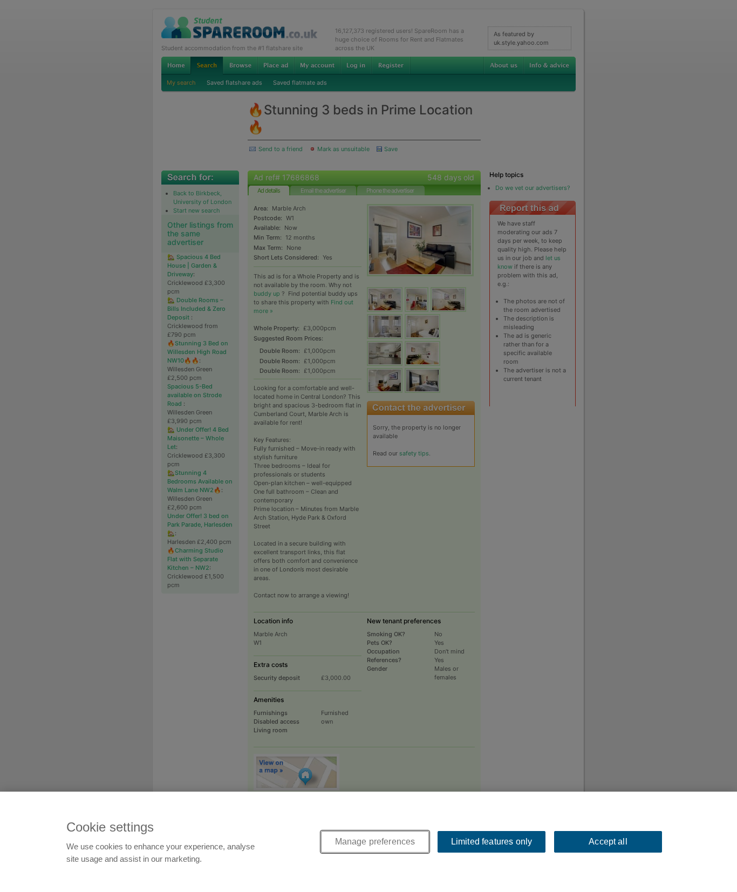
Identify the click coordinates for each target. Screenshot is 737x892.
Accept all (608, 841)
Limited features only (491, 841)
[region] (368, 842)
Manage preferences (375, 841)
